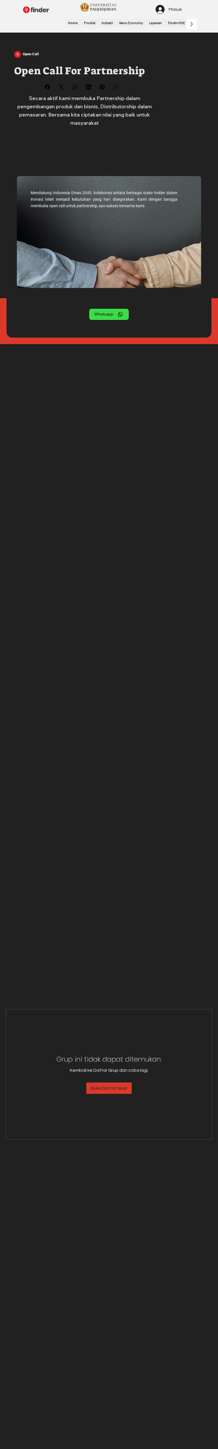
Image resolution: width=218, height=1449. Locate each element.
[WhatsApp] (74, 87)
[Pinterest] (102, 87)
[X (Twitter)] (61, 87)
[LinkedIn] (88, 87)
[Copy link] (115, 87)
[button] (89, 23)
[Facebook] (47, 87)
